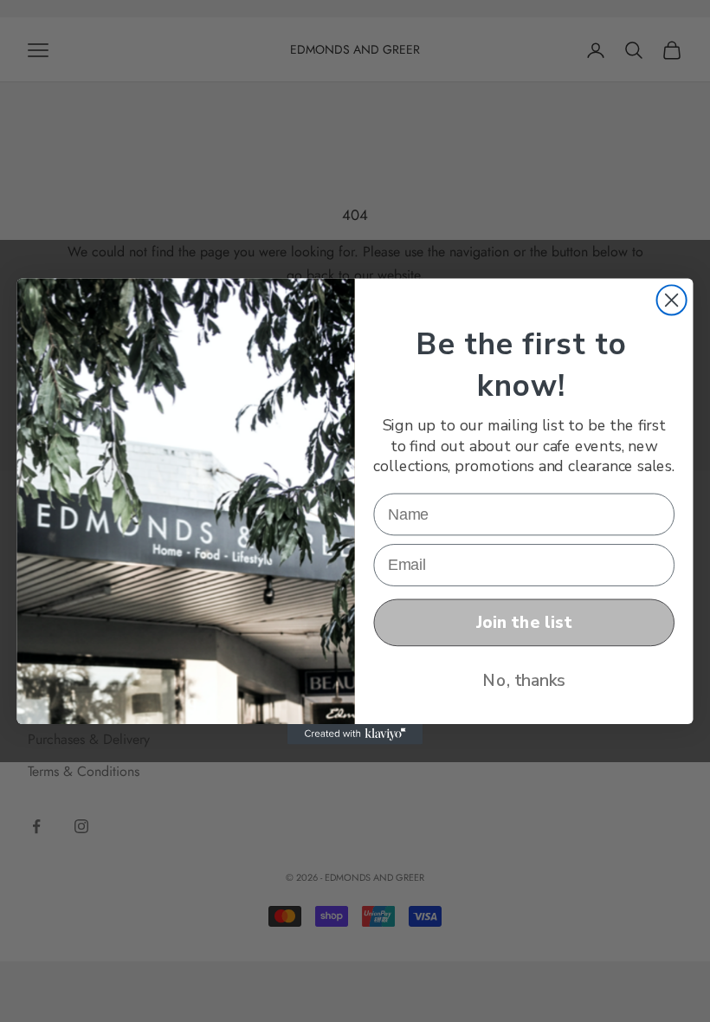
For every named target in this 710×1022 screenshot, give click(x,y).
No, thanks (523, 680)
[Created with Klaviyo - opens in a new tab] (355, 734)
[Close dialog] (672, 299)
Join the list (523, 622)
